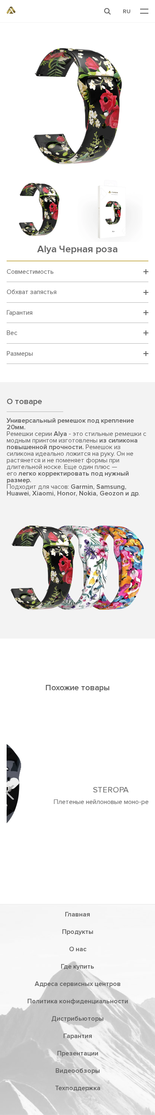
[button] (107, 11)
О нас (77, 949)
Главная (77, 914)
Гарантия (77, 1036)
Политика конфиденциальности (77, 1001)
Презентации (77, 1053)
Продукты (77, 932)
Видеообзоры (77, 1071)
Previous (13, 792)
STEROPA (77, 790)
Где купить (77, 966)
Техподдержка (77, 1088)
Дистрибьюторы (77, 1019)
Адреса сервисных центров (78, 984)
